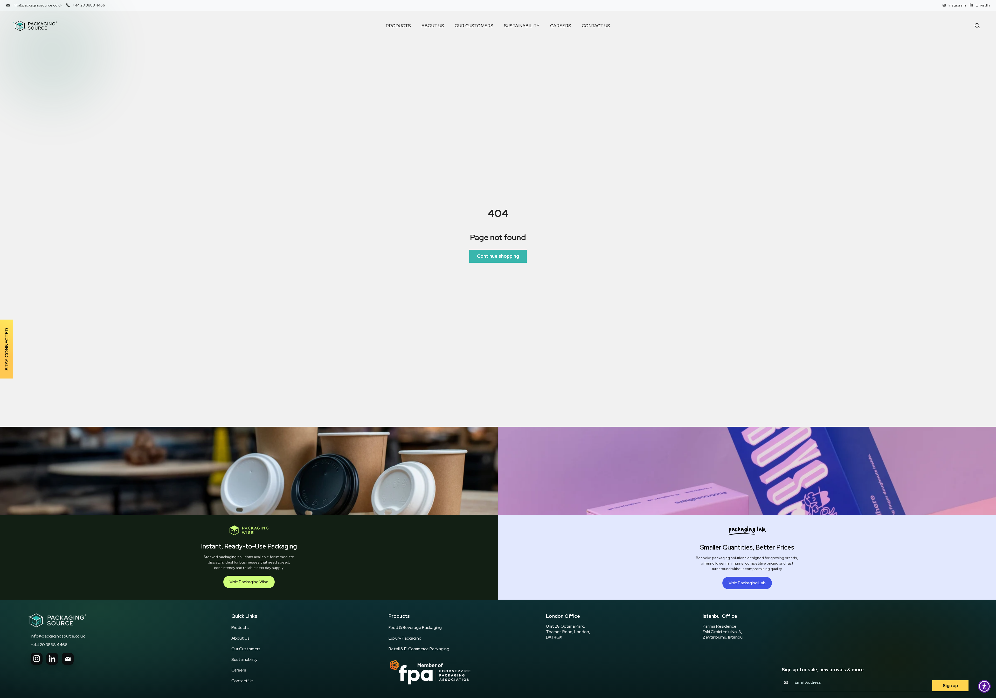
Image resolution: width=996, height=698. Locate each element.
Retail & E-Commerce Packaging (419, 649)
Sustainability (244, 659)
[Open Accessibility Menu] (984, 686)
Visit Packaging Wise (249, 582)
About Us (240, 638)
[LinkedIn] (52, 659)
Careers (238, 670)
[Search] (977, 26)
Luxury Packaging (405, 638)
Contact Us (242, 680)
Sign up (950, 685)
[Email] (68, 659)
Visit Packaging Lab (747, 583)
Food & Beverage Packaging (415, 627)
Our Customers (245, 649)
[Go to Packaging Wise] (57, 620)
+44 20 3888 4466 (49, 644)
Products (240, 627)
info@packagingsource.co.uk (58, 636)
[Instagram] (37, 659)
